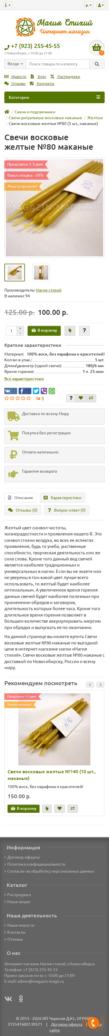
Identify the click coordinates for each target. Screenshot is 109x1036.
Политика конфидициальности (36, 864)
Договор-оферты (23, 857)
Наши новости (20, 925)
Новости (18, 76)
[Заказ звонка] (93, 1023)
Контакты (45, 83)
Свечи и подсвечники (35, 112)
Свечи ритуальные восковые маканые (45, 117)
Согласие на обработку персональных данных (50, 871)
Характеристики (66, 497)
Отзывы (18, 83)
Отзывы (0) (26, 510)
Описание (23, 497)
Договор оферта (66, 1024)
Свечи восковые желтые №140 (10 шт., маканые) (52, 775)
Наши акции (18, 901)
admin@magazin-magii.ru (40, 981)
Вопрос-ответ (70, 510)
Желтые (95, 117)
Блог (41, 76)
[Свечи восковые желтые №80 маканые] (54, 208)
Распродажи (68, 76)
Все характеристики (24, 378)
